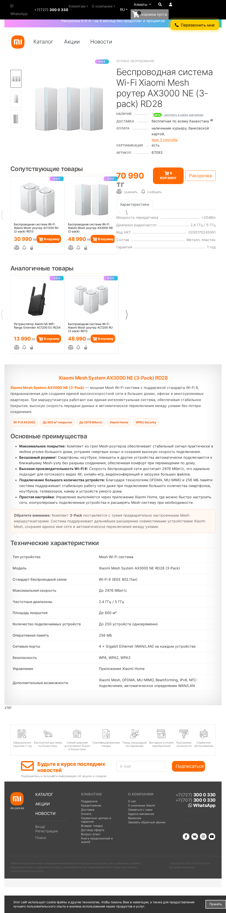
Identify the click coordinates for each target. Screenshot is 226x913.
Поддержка (89, 801)
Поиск (40, 837)
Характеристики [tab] (134, 204)
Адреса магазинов (141, 814)
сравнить (130, 192)
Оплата (86, 814)
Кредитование (91, 805)
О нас (132, 801)
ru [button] (122, 9)
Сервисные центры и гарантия (96, 819)
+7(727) (51, 10)
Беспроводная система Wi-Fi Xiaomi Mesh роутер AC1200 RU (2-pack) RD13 (36, 228)
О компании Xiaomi (141, 805)
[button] (142, 4)
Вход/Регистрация (46, 828)
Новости (101, 41)
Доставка (125, 121)
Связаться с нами (140, 809)
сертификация (129, 145)
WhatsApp (19, 13)
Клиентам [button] (77, 6)
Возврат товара (92, 825)
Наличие (124, 114)
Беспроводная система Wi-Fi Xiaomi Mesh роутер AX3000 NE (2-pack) (90, 228)
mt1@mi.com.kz (202, 826)
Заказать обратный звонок (147, 822)
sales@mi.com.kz (201, 811)
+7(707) (195, 800)
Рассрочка (200, 175)
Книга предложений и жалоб (97, 840)
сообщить (154, 192)
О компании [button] (102, 6)
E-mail (125, 766)
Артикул (123, 152)
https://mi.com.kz (33, 871)
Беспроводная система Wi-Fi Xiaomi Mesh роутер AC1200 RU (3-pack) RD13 (90, 327)
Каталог (43, 41)
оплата (122, 128)
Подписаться (190, 766)
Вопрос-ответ (91, 834)
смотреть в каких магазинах (183, 114)
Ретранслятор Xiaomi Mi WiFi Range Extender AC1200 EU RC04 (37, 325)
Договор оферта (92, 830)
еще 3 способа (164, 139)
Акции (72, 41)
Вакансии (134, 818)
